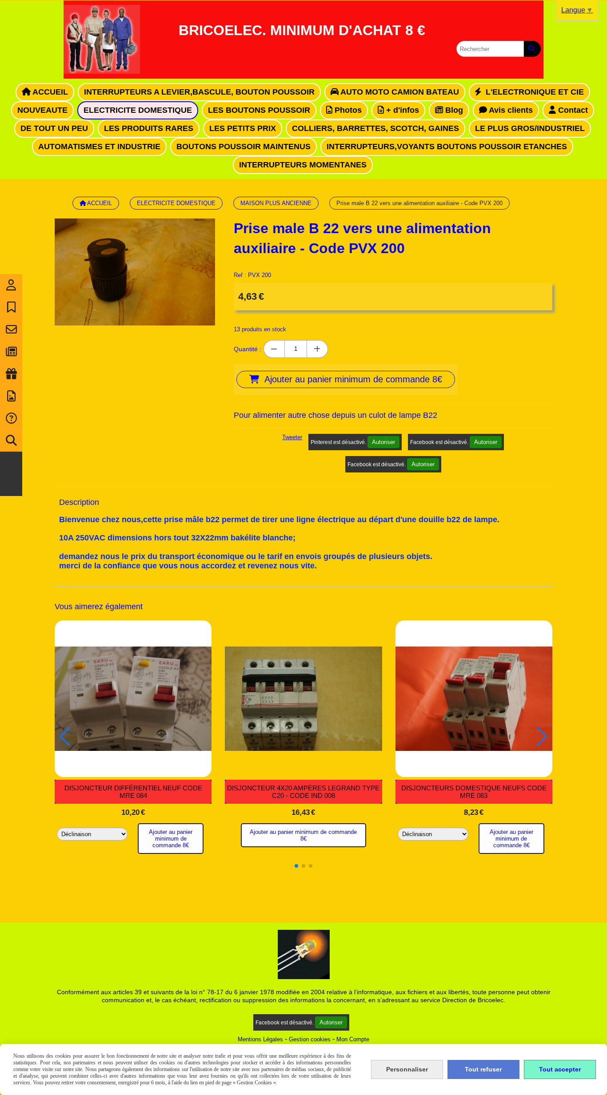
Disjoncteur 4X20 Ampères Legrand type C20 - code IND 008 (303, 791)
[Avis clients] (11, 307)
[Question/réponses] (11, 418)
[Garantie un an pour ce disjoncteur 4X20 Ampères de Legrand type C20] (303, 698)
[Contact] (11, 329)
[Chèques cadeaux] (11, 374)
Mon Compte (352, 1039)
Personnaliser (407, 1069)
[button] (296, 866)
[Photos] (11, 396)
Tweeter (292, 437)
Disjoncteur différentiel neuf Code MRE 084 (133, 791)
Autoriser (383, 442)
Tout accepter (560, 1069)
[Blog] (11, 352)
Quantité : (247, 349)
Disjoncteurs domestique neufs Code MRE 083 (474, 791)
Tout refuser (483, 1069)
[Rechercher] (532, 49)
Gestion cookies (310, 1039)
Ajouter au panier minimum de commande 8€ (170, 839)
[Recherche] (11, 440)
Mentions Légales (260, 1039)
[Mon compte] (11, 285)
